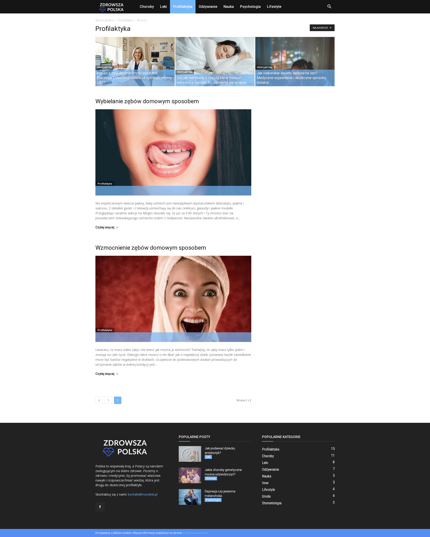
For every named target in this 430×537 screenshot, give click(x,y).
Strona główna (104, 20)
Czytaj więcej (104, 227)
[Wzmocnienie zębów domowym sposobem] (173, 299)
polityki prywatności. (196, 533)
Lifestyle (274, 6)
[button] (329, 7)
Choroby (147, 6)
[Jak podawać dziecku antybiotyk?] (190, 454)
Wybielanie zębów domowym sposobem (147, 101)
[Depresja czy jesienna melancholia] (190, 497)
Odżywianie (208, 6)
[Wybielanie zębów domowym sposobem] (173, 152)
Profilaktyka (182, 6)
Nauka (229, 6)
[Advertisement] (298, 164)
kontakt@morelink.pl (142, 494)
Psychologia (250, 6)
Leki (163, 6)
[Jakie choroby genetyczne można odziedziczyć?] (190, 475)
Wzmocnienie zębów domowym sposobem (150, 247)
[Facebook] (99, 507)
